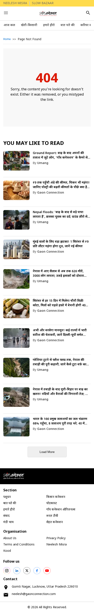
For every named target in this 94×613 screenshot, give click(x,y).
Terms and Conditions (19, 545)
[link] (47, 164)
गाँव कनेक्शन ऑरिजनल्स (60, 510)
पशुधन (7, 497)
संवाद (6, 516)
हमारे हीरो (49, 25)
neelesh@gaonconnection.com (34, 594)
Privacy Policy (56, 538)
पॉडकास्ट (51, 503)
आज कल (9, 25)
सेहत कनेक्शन (54, 522)
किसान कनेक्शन (55, 497)
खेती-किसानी (29, 25)
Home (7, 39)
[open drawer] (6, 12)
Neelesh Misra (56, 545)
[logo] (48, 13)
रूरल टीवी (52, 516)
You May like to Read (33, 143)
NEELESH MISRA (15, 3)
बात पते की (68, 25)
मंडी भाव (8, 522)
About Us (9, 538)
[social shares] (6, 570)
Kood (7, 551)
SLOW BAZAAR (43, 3)
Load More (47, 452)
